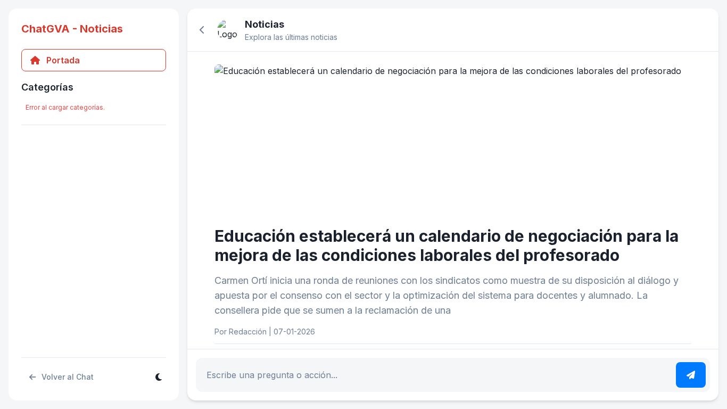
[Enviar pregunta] (691, 375)
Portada (63, 60)
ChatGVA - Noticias (72, 28)
